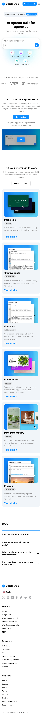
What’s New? (7, 628)
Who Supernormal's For (11, 625)
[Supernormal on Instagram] (8, 597)
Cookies (5, 698)
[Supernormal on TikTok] (21, 597)
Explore (5, 667)
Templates (6, 649)
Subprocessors (8, 705)
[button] (21, 698)
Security (5, 688)
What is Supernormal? (10, 618)
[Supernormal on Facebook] (30, 597)
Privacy (5, 694)
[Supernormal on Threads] (17, 597)
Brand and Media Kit (9, 663)
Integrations (6, 615)
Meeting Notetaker (9, 622)
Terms (4, 691)
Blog (3, 653)
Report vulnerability (9, 701)
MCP (4, 632)
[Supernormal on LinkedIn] (12, 597)
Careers (5, 684)
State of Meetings (9, 656)
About (4, 681)
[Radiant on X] (3, 597)
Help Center (6, 646)
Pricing (4, 611)
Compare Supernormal (10, 660)
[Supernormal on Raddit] (25, 597)
